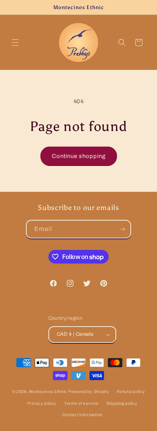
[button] (15, 42)
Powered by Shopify (88, 391)
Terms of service (81, 403)
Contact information (82, 414)
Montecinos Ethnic (48, 391)
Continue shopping (79, 156)
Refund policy (131, 391)
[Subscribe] (122, 229)
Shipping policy (122, 403)
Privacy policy (41, 403)
